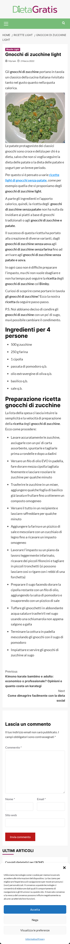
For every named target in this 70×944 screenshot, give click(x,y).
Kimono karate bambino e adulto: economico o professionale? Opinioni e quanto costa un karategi (33, 679)
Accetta (35, 909)
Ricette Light (12, 49)
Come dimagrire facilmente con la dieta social (36, 695)
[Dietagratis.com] (35, 9)
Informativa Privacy (35, 939)
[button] (64, 868)
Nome (10, 799)
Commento (13, 747)
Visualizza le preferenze (35, 930)
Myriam (12, 61)
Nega (35, 920)
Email (41, 799)
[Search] (63, 23)
